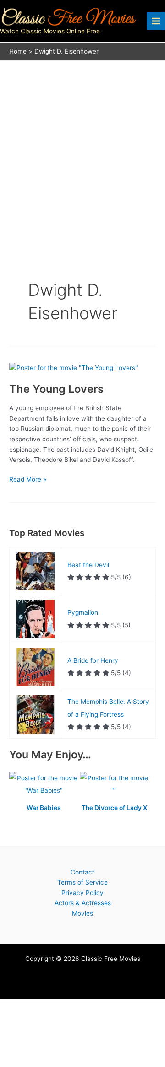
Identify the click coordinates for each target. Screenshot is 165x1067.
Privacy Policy (82, 892)
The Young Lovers (56, 389)
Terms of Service (82, 882)
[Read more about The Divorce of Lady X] (114, 784)
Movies (82, 913)
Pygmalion (82, 612)
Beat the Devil (88, 564)
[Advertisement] (82, 147)
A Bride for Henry (92, 660)
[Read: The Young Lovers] (73, 367)
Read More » (27, 480)
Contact (82, 872)
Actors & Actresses (83, 902)
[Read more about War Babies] (44, 784)
